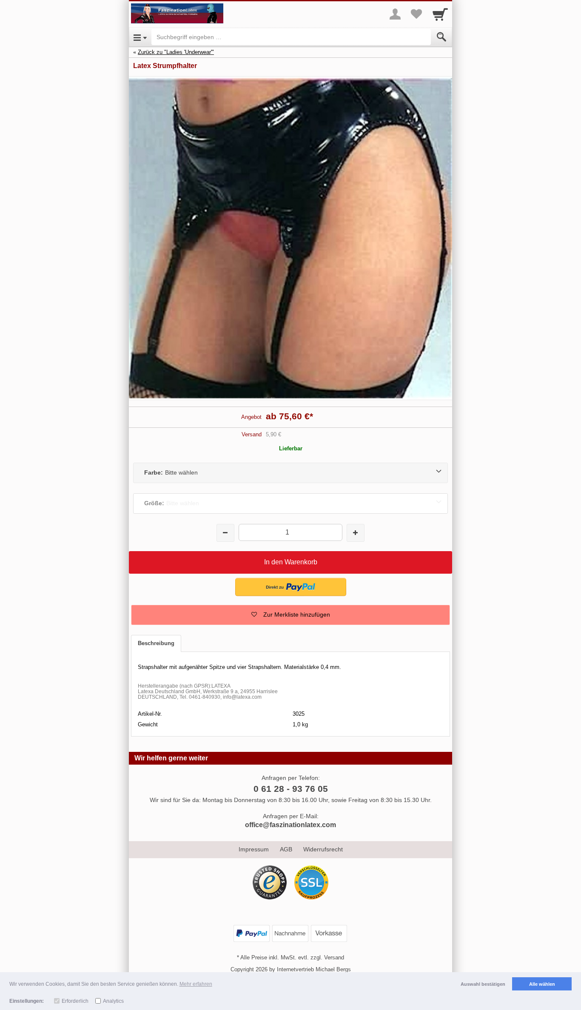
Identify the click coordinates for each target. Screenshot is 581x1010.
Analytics (113, 1001)
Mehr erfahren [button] (195, 984)
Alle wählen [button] (542, 984)
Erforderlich (75, 1001)
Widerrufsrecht (323, 849)
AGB (286, 849)
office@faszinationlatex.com (290, 824)
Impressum (254, 849)
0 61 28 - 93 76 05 (290, 789)
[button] (290, 615)
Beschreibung (156, 643)
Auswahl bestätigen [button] (483, 984)
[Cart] (440, 14)
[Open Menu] (140, 37)
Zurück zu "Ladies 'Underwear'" (176, 52)
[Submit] (441, 37)
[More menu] (395, 14)
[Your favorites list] (416, 14)
